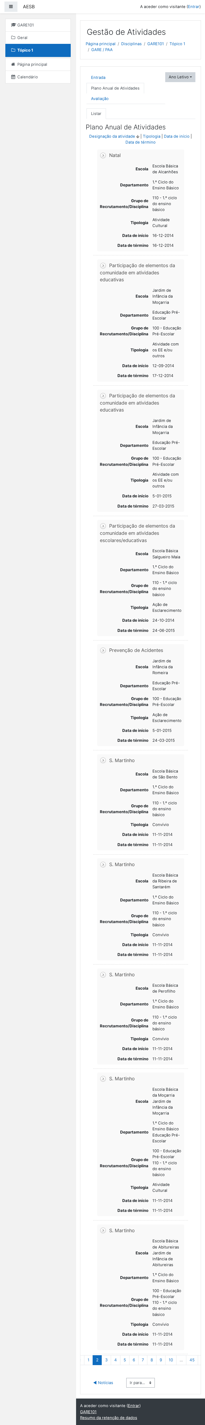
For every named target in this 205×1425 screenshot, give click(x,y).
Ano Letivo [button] (179, 77)
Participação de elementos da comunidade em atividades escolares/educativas (137, 533)
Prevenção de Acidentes (136, 650)
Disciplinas (131, 43)
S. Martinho (122, 760)
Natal (115, 155)
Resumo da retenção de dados (108, 1417)
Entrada (98, 77)
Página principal (101, 43)
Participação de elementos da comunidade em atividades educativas (137, 272)
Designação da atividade (112, 136)
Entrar (193, 6)
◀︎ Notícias (103, 1382)
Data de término (140, 142)
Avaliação (100, 98)
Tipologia (151, 136)
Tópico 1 (177, 43)
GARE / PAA (102, 49)
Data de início (177, 136)
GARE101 (155, 43)
